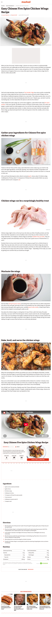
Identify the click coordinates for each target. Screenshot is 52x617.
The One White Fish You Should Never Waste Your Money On (45, 608)
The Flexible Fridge (29, 92)
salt (19, 179)
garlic (30, 176)
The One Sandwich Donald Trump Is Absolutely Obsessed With (18, 608)
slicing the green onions (15, 303)
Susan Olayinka (5, 15)
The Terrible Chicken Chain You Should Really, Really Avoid (32, 608)
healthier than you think (38, 236)
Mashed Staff (14, 15)
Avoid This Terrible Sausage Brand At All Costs (5, 608)
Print (18, 446)
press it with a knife (33, 307)
